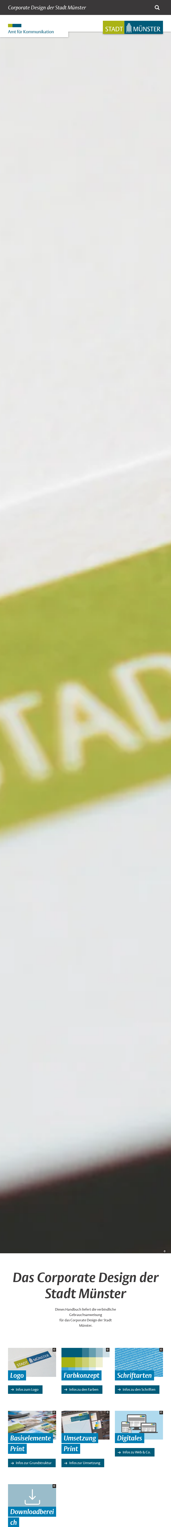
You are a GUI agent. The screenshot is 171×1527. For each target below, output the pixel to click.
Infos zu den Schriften (139, 1389)
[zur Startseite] (133, 27)
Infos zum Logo (27, 1389)
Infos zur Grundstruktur (34, 1463)
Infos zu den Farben (83, 1389)
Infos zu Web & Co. (137, 1452)
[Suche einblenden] (157, 7)
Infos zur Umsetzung (84, 1463)
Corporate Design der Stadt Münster (47, 7)
